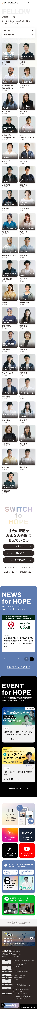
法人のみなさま (25, 567)
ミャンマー (23, 993)
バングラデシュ (16, 993)
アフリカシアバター (29, 988)
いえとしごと (21, 977)
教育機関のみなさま (25, 572)
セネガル (29, 996)
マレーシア (23, 996)
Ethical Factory (25, 989)
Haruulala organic (16, 989)
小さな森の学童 (21, 975)
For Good (23, 963)
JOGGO (19, 988)
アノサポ (20, 966)
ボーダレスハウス (16, 971)
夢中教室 (14, 975)
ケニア (14, 998)
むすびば (14, 973)
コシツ (14, 982)
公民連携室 (15, 979)
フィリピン (27, 995)
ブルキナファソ (16, 996)
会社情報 (8, 922)
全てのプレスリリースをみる (17, 667)
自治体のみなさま (9, 572)
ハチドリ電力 (31, 960)
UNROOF (14, 977)
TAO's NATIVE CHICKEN (18, 991)
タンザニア (21, 995)
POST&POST (15, 960)
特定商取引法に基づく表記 (18, 924)
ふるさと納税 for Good (17, 964)
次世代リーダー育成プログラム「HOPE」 (22, 985)
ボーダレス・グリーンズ (18, 969)
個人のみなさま (9, 567)
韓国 (21, 998)
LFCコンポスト (23, 960)
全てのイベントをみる (17, 789)
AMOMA (14, 988)
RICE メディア (16, 963)
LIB (23, 988)
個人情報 (16, 922)
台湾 (24, 998)
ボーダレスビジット (26, 971)
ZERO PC (14, 966)
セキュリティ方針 (26, 922)
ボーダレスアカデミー (17, 984)
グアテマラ (29, 993)
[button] (26, 659)
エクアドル (15, 995)
